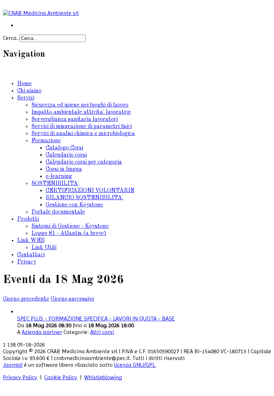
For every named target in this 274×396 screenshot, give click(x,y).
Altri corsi (102, 332)
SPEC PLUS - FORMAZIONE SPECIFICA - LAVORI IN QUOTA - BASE (96, 318)
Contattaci (31, 255)
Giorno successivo (72, 299)
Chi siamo (29, 91)
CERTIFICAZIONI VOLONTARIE (90, 191)
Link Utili (43, 248)
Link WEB (31, 240)
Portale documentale (58, 212)
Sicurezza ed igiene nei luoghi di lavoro (79, 105)
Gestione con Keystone (74, 205)
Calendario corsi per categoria (84, 162)
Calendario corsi (66, 155)
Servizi (25, 98)
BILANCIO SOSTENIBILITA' (84, 198)
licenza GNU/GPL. (135, 364)
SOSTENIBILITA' (55, 183)
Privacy (26, 262)
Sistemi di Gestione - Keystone (70, 226)
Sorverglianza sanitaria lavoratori (74, 119)
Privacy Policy (20, 377)
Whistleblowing (103, 377)
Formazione (46, 141)
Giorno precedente (26, 299)
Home (24, 84)
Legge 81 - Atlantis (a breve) (68, 233)
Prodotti (28, 219)
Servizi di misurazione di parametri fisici (81, 126)
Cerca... (11, 38)
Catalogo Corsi (64, 148)
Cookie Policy (60, 377)
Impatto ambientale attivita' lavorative (81, 112)
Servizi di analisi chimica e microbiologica (83, 134)
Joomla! (12, 364)
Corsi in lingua (64, 169)
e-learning (59, 176)
